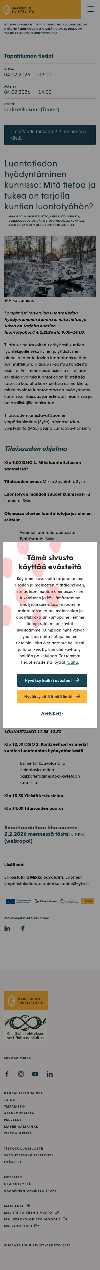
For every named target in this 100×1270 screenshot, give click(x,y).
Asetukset (51, 712)
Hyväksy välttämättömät (48, 696)
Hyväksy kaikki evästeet (48, 680)
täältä (72, 661)
